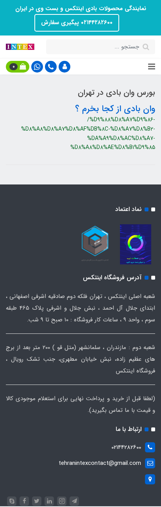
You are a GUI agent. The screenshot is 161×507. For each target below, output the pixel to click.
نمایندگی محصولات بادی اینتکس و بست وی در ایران (80, 8)
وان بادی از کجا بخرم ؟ (115, 108)
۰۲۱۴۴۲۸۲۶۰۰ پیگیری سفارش (77, 22)
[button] (64, 67)
